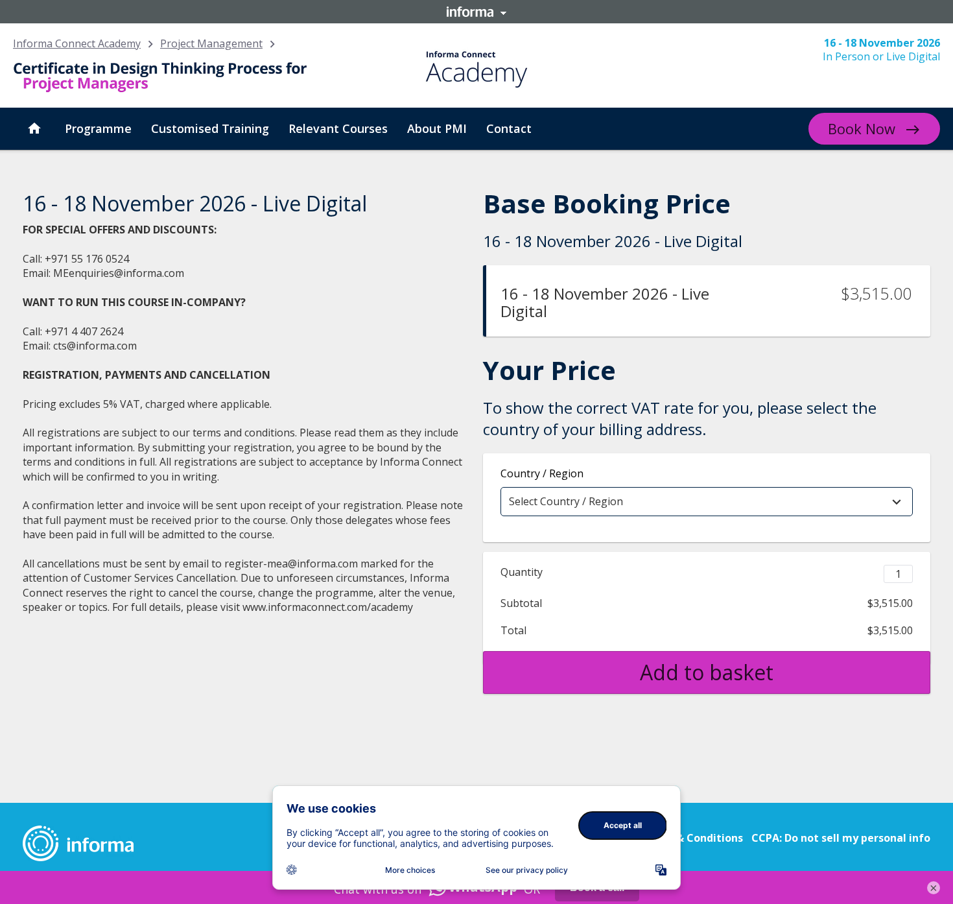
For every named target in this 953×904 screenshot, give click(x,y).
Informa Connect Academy (77, 43)
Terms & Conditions (691, 838)
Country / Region (541, 473)
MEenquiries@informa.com (118, 273)
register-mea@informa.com (291, 563)
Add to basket (706, 672)
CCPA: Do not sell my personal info (840, 838)
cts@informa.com (95, 346)
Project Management (211, 43)
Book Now (861, 128)
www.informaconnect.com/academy (327, 607)
